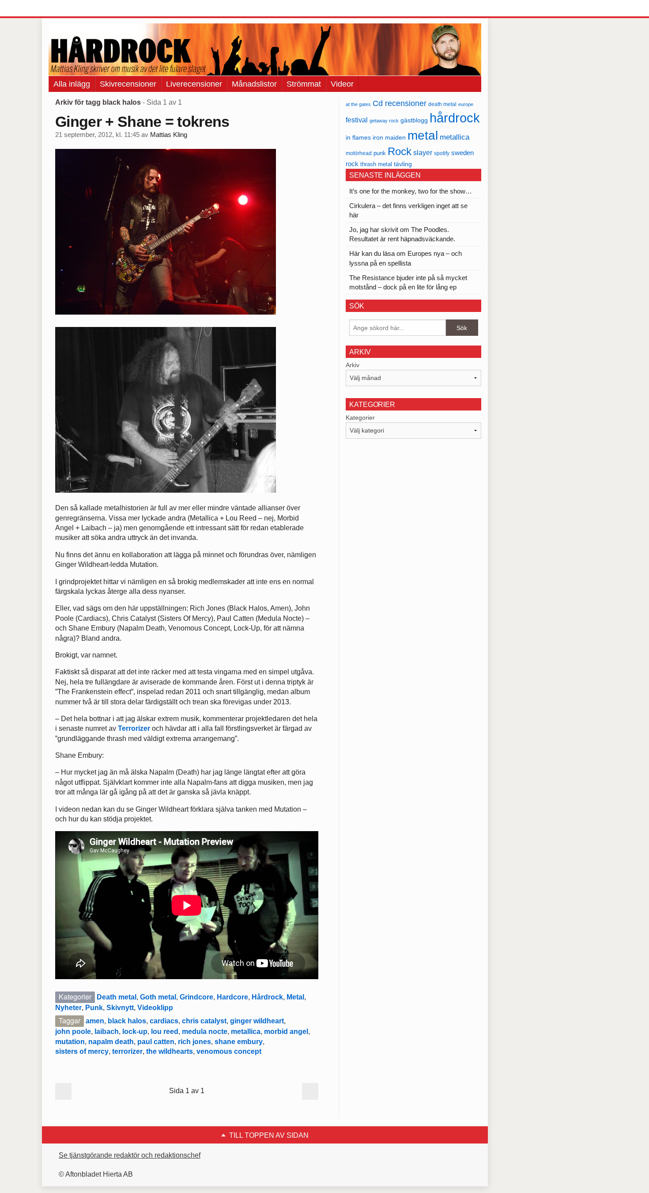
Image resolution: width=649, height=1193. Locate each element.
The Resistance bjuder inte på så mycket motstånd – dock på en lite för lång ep (408, 282)
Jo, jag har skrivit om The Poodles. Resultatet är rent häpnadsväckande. (402, 234)
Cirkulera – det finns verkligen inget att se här (408, 210)
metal (423, 135)
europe (465, 104)
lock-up (134, 1031)
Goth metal (158, 997)
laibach (106, 1031)
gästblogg (414, 120)
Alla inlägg (71, 84)
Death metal (116, 997)
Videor (342, 84)
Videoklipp (155, 1007)
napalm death (111, 1041)
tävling (403, 164)
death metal (442, 104)
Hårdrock (267, 997)
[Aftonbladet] (82, 9)
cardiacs (164, 1021)
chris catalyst (204, 1021)
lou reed (164, 1031)
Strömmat (304, 84)
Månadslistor (254, 84)
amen (95, 1021)
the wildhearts (169, 1051)
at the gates (358, 104)
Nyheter (68, 1007)
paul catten (155, 1041)
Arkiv (352, 365)
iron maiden (389, 137)
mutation (70, 1041)
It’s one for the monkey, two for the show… (410, 191)
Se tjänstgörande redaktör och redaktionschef (129, 1155)
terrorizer (127, 1051)
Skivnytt (120, 1007)
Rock (399, 151)
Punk (94, 1007)
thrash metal (376, 164)
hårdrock (455, 117)
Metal (295, 997)
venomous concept (228, 1051)
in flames (358, 137)
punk (380, 153)
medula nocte (204, 1031)
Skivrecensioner (128, 84)
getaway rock (384, 120)
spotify (441, 153)
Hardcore (232, 997)
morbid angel (286, 1031)
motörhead (359, 153)
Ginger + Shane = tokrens (142, 121)
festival (357, 120)
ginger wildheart (257, 1021)
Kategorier (360, 417)
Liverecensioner (194, 84)
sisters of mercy (82, 1051)
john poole (73, 1031)
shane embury (239, 1041)
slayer (422, 152)
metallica (245, 1031)
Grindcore (196, 997)
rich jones (194, 1041)
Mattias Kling (168, 134)
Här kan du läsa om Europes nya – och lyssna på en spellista (405, 258)
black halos (127, 1021)
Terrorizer (134, 728)
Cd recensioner (399, 103)
